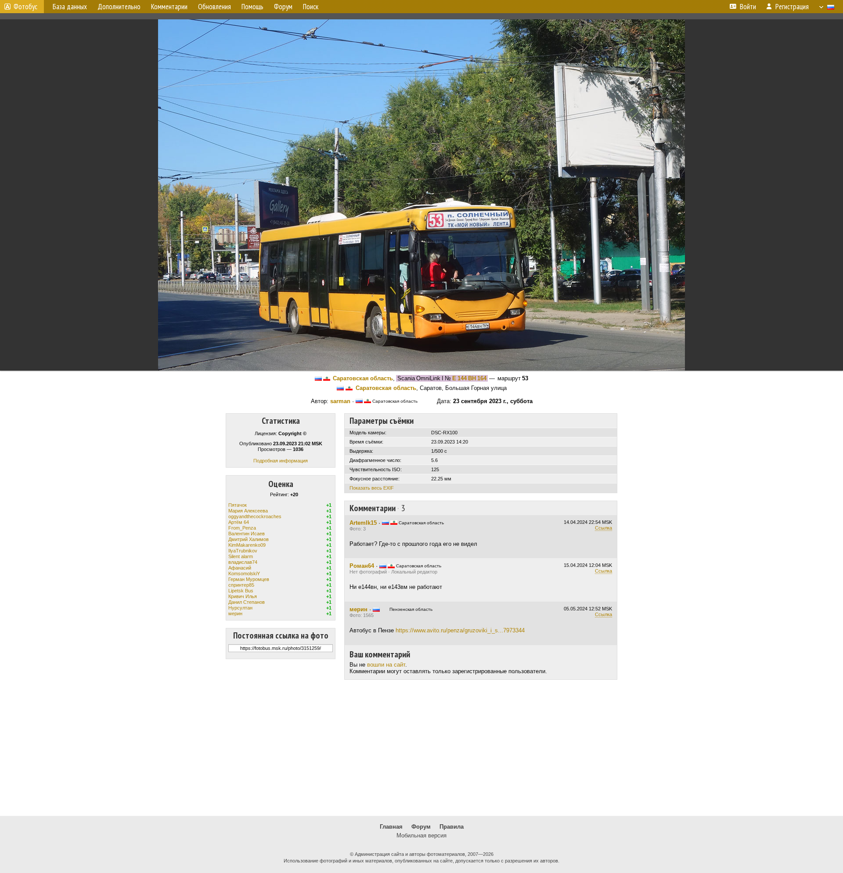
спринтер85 (241, 585)
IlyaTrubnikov (242, 550)
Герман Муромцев (248, 579)
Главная (391, 826)
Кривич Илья (242, 596)
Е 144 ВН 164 (469, 378)
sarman (340, 401)
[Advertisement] (421, 747)
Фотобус (25, 6)
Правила (452, 826)
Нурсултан (240, 607)
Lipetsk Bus (240, 590)
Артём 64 (238, 522)
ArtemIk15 (363, 522)
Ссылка (603, 527)
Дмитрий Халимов (248, 539)
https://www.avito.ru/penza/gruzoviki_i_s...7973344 (460, 630)
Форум (421, 826)
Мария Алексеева (248, 510)
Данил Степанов (246, 602)
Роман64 (361, 566)
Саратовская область (363, 378)
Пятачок (237, 505)
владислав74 (242, 562)
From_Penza (242, 527)
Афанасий (239, 567)
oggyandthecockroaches (254, 516)
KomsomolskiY (244, 573)
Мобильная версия (421, 835)
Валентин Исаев (246, 533)
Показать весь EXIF (371, 488)
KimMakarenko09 (247, 545)
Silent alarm (240, 556)
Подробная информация (280, 460)
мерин (235, 613)
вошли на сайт (386, 664)
